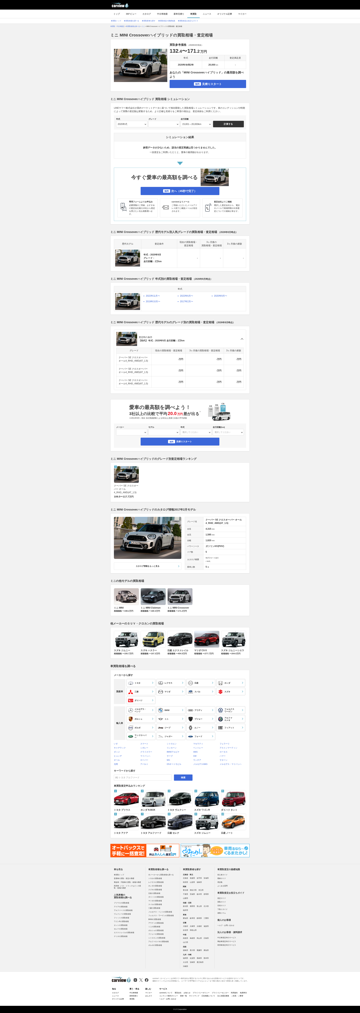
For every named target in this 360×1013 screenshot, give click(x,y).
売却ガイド (221, 906)
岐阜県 (192, 918)
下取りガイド (222, 909)
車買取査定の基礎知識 (166, 21)
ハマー (223, 756)
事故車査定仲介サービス (226, 941)
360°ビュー (131, 14)
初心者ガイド (222, 875)
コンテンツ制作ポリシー (168, 996)
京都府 (199, 926)
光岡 (116, 764)
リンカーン (172, 748)
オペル (117, 760)
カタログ (146, 14)
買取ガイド (221, 902)
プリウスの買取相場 (121, 903)
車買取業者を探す (148, 21)
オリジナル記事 (224, 14)
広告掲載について (208, 996)
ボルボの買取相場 (155, 945)
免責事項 (243, 993)
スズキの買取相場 (155, 890)
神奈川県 (193, 890)
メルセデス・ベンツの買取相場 (160, 912)
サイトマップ (194, 996)
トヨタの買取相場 (155, 878)
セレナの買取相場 (120, 929)
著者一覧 (183, 996)
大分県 (185, 962)
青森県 (192, 878)
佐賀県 (192, 958)
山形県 (192, 882)
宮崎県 (192, 962)
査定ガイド (221, 898)
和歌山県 (193, 930)
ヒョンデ (118, 756)
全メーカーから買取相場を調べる (161, 875)
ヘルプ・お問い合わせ (225, 925)
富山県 (199, 906)
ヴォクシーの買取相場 (122, 914)
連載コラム (221, 913)
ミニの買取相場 (154, 927)
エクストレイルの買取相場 (124, 933)
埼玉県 (200, 890)
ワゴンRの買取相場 (121, 921)
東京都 (185, 890)
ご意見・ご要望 (237, 996)
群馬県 (206, 894)
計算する (228, 124)
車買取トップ (116, 21)
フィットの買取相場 (121, 918)
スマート (144, 744)
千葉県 (185, 894)
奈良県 (185, 930)
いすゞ (117, 744)
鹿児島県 (200, 962)
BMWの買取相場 (154, 919)
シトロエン (172, 744)
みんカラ (148, 996)
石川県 (206, 906)
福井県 (185, 910)
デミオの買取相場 (120, 936)
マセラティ (198, 744)
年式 (118, 119)
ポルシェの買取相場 (156, 930)
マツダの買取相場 (155, 901)
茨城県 (192, 894)
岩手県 (199, 878)
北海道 (185, 878)
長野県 (192, 906)
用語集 (219, 882)
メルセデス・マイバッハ (230, 764)
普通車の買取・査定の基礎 (124, 878)
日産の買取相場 (154, 893)
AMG (195, 752)
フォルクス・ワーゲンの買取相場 (161, 916)
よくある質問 (222, 886)
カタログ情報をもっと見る (147, 566)
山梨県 (185, 898)
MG (168, 760)
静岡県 (199, 918)
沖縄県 (185, 966)
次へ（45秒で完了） (180, 191)
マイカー (242, 14)
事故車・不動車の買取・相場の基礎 (127, 882)
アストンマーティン (228, 748)
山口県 (185, 942)
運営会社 (178, 993)
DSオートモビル (174, 764)
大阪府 (185, 926)
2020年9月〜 (220, 296)
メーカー (120, 427)
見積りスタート (208, 84)
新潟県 (185, 906)
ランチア (197, 760)
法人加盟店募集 (223, 996)
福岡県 (185, 958)
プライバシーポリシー (201, 993)
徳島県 (185, 950)
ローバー (144, 760)
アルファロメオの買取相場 (158, 942)
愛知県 (185, 918)
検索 (183, 777)
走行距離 (185, 119)
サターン (224, 760)
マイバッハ (145, 756)
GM (194, 756)
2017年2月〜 (186, 301)
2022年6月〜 (186, 296)
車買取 (193, 14)
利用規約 (234, 993)
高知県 (206, 950)
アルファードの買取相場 (123, 910)
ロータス (224, 752)
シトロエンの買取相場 (156, 938)
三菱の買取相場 (154, 908)
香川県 (192, 950)
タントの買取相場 (120, 925)
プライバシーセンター (220, 993)
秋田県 (185, 882)
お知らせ (187, 993)
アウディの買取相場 (156, 923)
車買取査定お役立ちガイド (188, 21)
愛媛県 (199, 950)
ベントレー (198, 748)
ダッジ (117, 752)
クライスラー (146, 752)
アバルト (144, 764)
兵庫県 (192, 926)
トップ (116, 14)
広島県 (206, 938)
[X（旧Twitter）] (141, 980)
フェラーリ (225, 744)
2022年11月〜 (153, 296)
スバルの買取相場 (155, 904)
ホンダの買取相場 (155, 886)
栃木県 (199, 894)
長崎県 (199, 958)
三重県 (206, 918)
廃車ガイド (221, 878)
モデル (151, 427)
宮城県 (206, 878)
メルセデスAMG (200, 764)
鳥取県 (185, 938)
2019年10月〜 (153, 301)
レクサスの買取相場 (156, 882)
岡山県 (199, 938)
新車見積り (179, 14)
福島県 (199, 882)
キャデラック (120, 748)
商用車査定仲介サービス (226, 945)
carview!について (165, 993)
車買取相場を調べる (131, 21)
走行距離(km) (219, 427)
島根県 (192, 938)
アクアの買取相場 (120, 907)
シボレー (144, 748)
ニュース (207, 14)
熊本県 (206, 958)
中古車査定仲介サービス (226, 938)
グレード (152, 119)
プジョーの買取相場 (156, 934)
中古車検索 (162, 14)
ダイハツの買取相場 (156, 897)
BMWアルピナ (173, 752)
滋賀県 (206, 926)
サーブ (170, 756)
